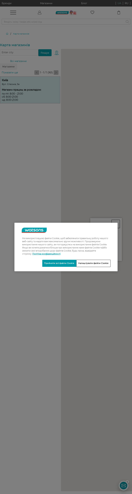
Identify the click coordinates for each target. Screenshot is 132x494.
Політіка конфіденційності (46, 254)
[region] (66, 247)
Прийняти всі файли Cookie (59, 263)
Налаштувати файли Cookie (93, 263)
